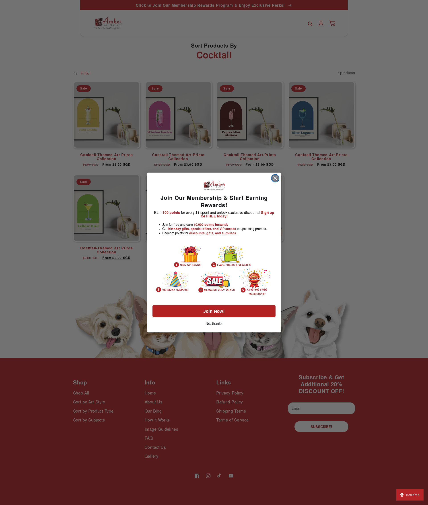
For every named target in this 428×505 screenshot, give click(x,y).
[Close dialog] (275, 178)
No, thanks (214, 324)
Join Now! (214, 311)
